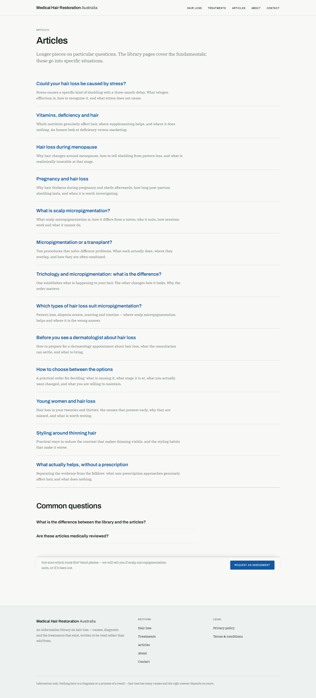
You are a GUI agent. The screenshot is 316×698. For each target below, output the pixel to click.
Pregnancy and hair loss (62, 178)
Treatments (217, 8)
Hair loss (194, 8)
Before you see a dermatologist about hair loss (86, 337)
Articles (238, 8)
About (256, 8)
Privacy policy (224, 628)
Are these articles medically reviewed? (72, 536)
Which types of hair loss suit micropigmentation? (89, 306)
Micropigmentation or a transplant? (74, 242)
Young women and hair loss (65, 401)
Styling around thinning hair (66, 433)
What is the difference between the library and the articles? (91, 522)
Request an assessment (252, 565)
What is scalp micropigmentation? (73, 210)
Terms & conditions (228, 636)
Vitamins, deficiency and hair (67, 115)
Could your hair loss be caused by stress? (81, 83)
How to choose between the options (74, 369)
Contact (273, 8)
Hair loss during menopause (66, 147)
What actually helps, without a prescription (82, 464)
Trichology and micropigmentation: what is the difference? (98, 274)
